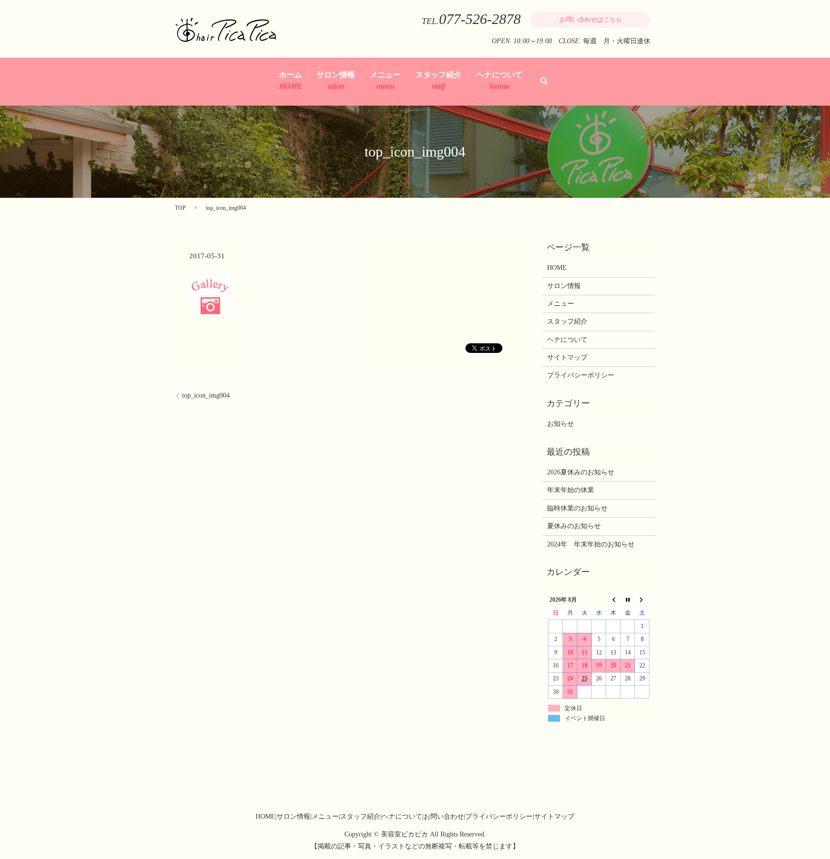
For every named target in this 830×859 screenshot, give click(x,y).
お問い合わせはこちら (590, 19)
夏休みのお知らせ (574, 526)
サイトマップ (567, 357)
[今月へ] (628, 600)
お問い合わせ (444, 816)
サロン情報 (336, 80)
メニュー (385, 80)
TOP (180, 208)
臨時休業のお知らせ (577, 508)
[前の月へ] (613, 600)
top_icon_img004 (206, 395)
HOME (557, 267)
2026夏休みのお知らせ (580, 472)
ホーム (291, 80)
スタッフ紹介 (438, 80)
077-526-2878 (480, 19)
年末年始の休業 (570, 490)
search (544, 80)
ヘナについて (499, 80)
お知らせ (560, 423)
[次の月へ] (642, 600)
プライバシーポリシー (580, 375)
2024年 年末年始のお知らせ (591, 544)
